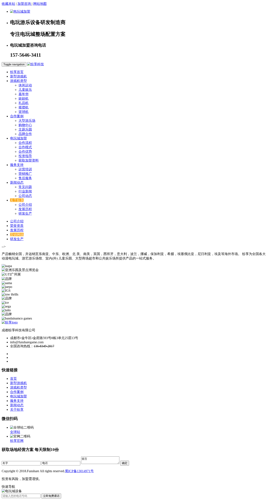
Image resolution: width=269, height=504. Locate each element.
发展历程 (25, 209)
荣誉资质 (17, 225)
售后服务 (25, 178)
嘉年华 (23, 94)
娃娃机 (23, 98)
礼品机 (23, 103)
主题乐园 (25, 129)
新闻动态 (17, 405)
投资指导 (25, 156)
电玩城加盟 (18, 396)
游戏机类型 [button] (18, 81)
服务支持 (17, 400)
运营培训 (25, 169)
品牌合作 (25, 134)
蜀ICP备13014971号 (79, 471)
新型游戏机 (18, 76)
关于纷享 (17, 409)
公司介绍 (25, 204)
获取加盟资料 (28, 160)
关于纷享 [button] (17, 200)
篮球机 (23, 112)
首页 (13, 378)
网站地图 (40, 3)
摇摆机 (23, 107)
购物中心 (25, 125)
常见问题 (25, 187)
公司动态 (25, 196)
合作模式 (25, 147)
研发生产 (25, 213)
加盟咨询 (24, 3)
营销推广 (25, 173)
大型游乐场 (26, 120)
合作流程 (25, 142)
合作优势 (25, 151)
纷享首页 (17, 72)
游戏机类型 (18, 387)
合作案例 (17, 392)
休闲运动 (25, 85)
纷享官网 (17, 441)
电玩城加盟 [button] (18, 138)
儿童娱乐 (25, 89)
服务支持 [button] (17, 165)
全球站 (15, 432)
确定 (124, 463)
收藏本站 (8, 3)
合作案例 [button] (17, 116)
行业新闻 (25, 191)
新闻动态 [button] (17, 182)
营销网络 (17, 234)
